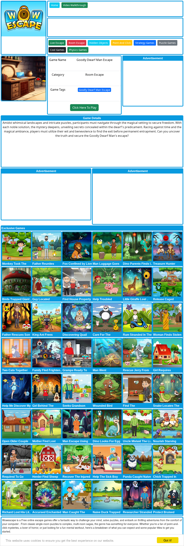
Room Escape (77, 43)
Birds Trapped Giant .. (17, 299)
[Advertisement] (113, 26)
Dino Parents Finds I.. (137, 263)
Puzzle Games (167, 43)
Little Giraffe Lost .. (135, 299)
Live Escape (57, 43)
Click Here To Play (84, 108)
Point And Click (122, 43)
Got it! (168, 540)
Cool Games (57, 50)
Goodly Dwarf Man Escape (94, 90)
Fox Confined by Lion (77, 263)
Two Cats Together (15, 370)
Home (54, 5)
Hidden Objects (98, 43)
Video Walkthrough (74, 5)
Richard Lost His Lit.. (16, 512)
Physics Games (78, 50)
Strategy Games (144, 43)
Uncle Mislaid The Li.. (137, 441)
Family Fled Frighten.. (47, 370)
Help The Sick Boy (105, 476)
